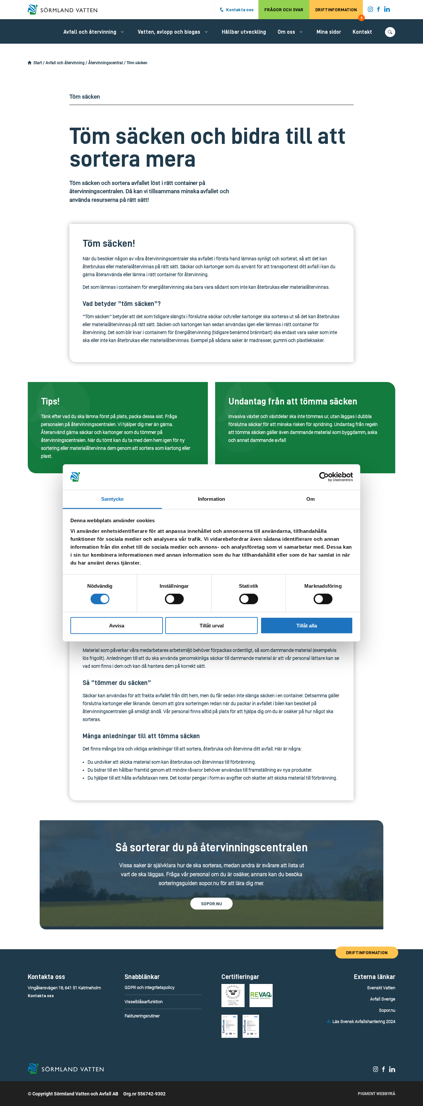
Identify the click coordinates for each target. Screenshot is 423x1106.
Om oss (286, 32)
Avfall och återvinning (89, 32)
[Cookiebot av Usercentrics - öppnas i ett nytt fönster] (324, 477)
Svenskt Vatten (381, 987)
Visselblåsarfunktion (144, 1001)
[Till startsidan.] (66, 9)
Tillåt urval (212, 625)
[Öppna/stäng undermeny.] (122, 32)
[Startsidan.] (29, 63)
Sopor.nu (387, 1010)
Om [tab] (310, 499)
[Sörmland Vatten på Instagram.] (370, 10)
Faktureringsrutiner (142, 1015)
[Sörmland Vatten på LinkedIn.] (387, 10)
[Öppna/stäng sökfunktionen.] (390, 32)
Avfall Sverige (382, 999)
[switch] (174, 599)
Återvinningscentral (105, 63)
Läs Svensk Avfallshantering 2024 (363, 1021)
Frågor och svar (283, 9)
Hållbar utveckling (244, 32)
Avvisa (116, 625)
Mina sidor (329, 32)
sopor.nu (211, 903)
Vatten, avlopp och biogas (169, 32)
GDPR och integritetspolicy (149, 987)
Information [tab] (211, 499)
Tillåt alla (306, 625)
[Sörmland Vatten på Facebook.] (378, 10)
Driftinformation (339, 13)
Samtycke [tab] (112, 499)
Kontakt (362, 32)
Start (37, 63)
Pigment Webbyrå (376, 1093)
